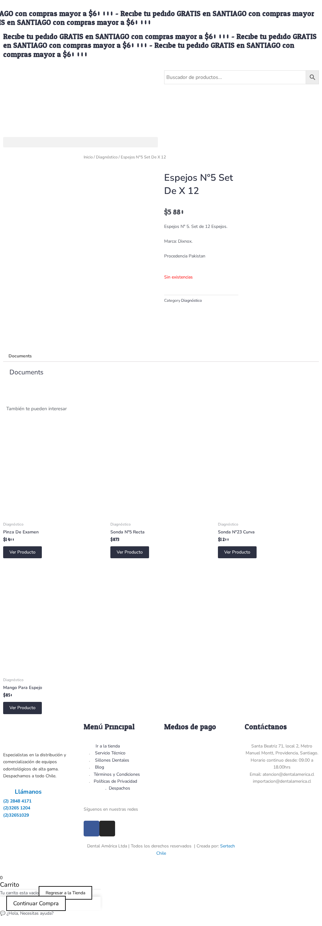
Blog (99, 767)
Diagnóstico (107, 157)
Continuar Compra (36, 903)
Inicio (88, 157)
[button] (80, 142)
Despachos (119, 788)
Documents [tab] (20, 356)
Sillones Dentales (112, 760)
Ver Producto (22, 552)
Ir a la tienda (108, 746)
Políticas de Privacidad (115, 781)
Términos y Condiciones (117, 774)
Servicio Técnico (110, 753)
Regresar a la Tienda (65, 893)
